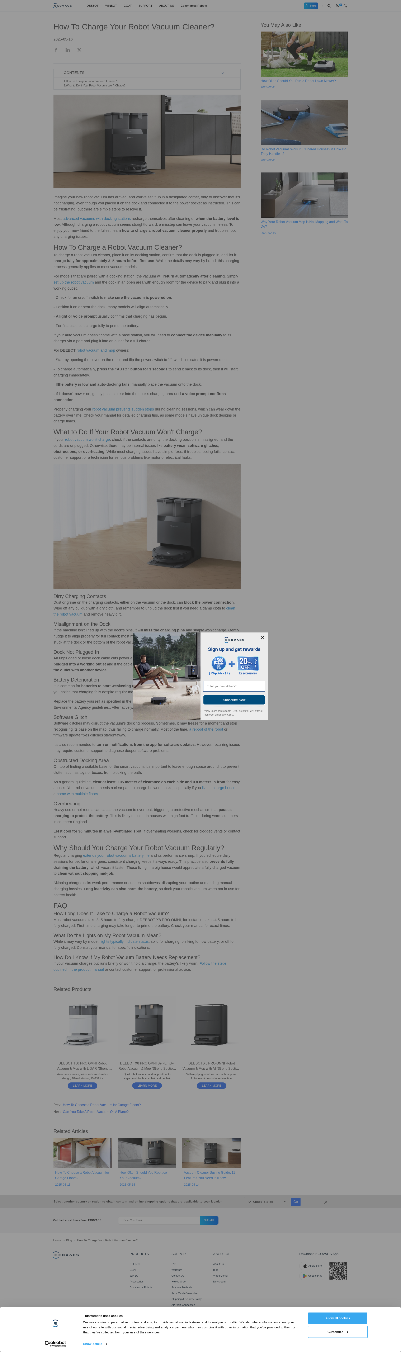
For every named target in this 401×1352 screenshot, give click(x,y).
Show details (92, 1344)
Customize (335, 1331)
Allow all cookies (337, 1318)
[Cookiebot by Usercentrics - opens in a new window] (55, 1344)
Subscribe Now (234, 699)
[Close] (263, 637)
